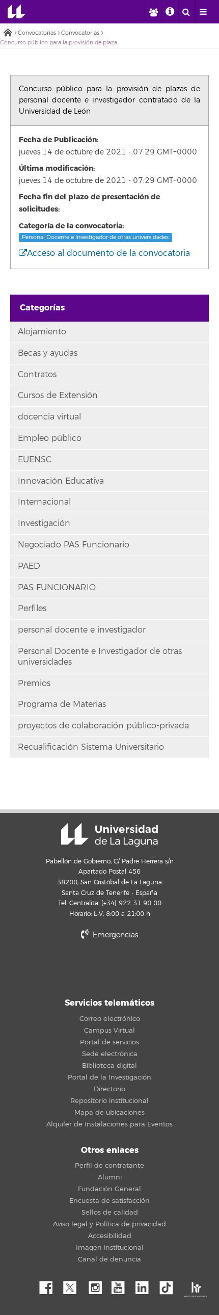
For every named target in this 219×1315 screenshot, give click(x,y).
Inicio (7, 33)
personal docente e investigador (82, 630)
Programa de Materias (62, 704)
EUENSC (34, 460)
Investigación (44, 523)
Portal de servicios (109, 1042)
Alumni (110, 1177)
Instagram (97, 1285)
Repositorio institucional (109, 1101)
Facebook (50, 1285)
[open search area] (186, 11)
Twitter (74, 1285)
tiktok (169, 1285)
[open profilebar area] (153, 11)
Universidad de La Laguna (16, 12)
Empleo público (49, 438)
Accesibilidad (109, 1236)
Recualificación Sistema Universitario (91, 747)
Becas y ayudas (47, 353)
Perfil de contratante (109, 1166)
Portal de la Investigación (109, 1077)
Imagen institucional (110, 1248)
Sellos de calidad (109, 1212)
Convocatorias (37, 33)
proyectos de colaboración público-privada (103, 726)
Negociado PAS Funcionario (73, 545)
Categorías (42, 307)
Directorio (109, 1089)
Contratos (37, 375)
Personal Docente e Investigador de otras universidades (95, 237)
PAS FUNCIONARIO (57, 588)
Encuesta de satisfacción (109, 1201)
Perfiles (32, 608)
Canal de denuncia (109, 1259)
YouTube (121, 1285)
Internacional (44, 502)
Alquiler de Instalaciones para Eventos (109, 1124)
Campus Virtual (109, 1031)
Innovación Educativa (61, 481)
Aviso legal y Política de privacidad (109, 1224)
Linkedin (145, 1285)
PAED (29, 566)
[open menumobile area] (203, 11)
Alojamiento (42, 332)
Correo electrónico (109, 1019)
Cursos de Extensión (58, 395)
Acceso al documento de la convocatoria (108, 253)
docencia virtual (49, 417)
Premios (34, 683)
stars (109, 970)
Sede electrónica (110, 1054)
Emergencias (114, 935)
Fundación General (109, 1189)
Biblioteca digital (109, 1066)
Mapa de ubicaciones (109, 1113)
